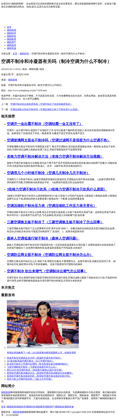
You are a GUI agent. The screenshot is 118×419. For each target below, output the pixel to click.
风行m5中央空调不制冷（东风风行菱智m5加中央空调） (35, 370)
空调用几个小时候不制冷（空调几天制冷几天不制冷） (48, 173)
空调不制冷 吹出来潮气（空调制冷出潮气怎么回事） (47, 271)
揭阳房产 (11, 42)
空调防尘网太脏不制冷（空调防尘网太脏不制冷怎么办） (50, 255)
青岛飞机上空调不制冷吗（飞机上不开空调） (30, 379)
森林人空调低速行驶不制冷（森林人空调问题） (43, 238)
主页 (15, 53)
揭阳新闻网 (18, 412)
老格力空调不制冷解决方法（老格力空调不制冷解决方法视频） (55, 156)
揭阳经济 (11, 33)
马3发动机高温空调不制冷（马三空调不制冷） (30, 361)
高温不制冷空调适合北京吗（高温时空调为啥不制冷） (34, 358)
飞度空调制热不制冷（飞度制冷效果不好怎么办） (32, 367)
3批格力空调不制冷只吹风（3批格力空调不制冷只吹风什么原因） (57, 189)
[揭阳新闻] (22, 22)
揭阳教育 (11, 39)
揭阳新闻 (11, 30)
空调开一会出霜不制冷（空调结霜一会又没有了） (45, 124)
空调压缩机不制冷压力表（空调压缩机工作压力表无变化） (52, 205)
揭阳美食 (11, 48)
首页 (9, 27)
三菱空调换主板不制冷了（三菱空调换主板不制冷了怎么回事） (55, 222)
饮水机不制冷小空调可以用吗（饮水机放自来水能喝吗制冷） (38, 364)
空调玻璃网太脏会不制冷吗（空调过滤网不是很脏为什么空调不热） (59, 140)
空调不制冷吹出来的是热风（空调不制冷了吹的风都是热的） (41, 104)
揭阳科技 (11, 36)
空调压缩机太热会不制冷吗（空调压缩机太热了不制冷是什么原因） (44, 109)
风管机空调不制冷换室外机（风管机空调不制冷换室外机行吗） (39, 376)
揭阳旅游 (11, 45)
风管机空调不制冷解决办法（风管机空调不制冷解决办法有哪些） (40, 373)
